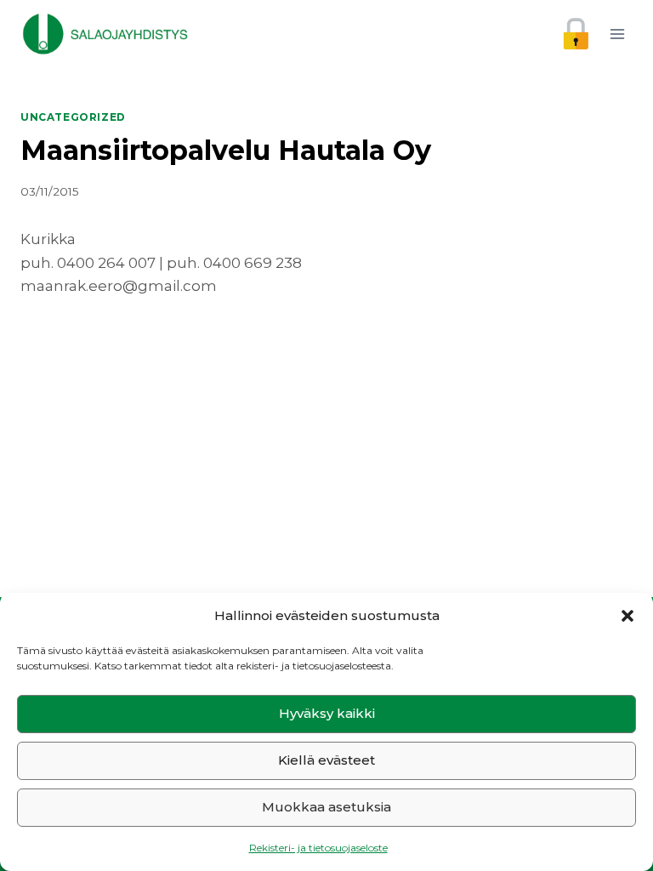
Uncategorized (73, 117)
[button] (627, 615)
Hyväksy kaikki (327, 713)
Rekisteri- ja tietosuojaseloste (318, 847)
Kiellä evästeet (326, 760)
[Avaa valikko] (617, 33)
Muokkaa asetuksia (326, 807)
